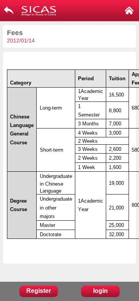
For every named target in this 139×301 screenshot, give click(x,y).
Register (38, 290)
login (100, 290)
